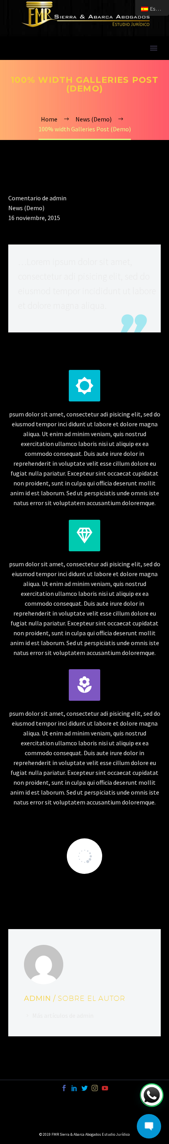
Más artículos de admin (63, 1015)
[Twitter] (84, 1088)
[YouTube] (105, 1088)
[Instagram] (95, 1088)
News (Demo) (26, 208)
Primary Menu (154, 48)
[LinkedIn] (74, 1088)
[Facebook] (64, 1088)
